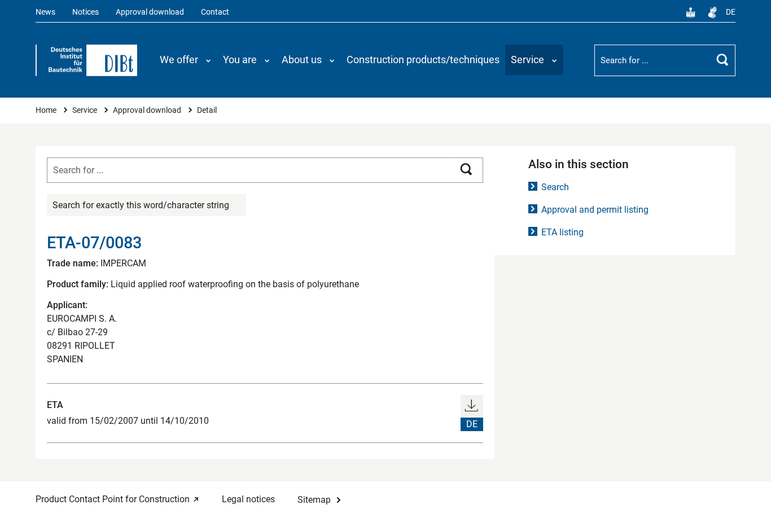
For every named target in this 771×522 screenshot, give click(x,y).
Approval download (150, 12)
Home (47, 110)
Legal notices (248, 499)
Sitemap (314, 499)
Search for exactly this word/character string (140, 205)
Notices (85, 12)
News (45, 12)
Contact (215, 12)
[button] (185, 60)
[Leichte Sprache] (691, 12)
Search (555, 187)
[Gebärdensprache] (712, 12)
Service (85, 110)
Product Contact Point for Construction (113, 499)
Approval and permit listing (595, 209)
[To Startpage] (86, 60)
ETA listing (562, 232)
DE (730, 12)
